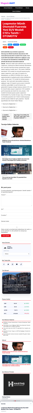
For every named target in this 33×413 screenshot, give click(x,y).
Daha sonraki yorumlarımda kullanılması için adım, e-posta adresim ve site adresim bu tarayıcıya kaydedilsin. (16, 230)
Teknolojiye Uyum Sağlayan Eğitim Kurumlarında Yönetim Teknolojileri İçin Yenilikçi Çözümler (16, 326)
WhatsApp (23, 44)
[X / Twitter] (8, 264)
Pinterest (11, 47)
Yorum (3, 195)
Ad (2, 209)
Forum (27, 7)
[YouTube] (17, 264)
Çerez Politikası (16, 11)
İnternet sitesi (5, 221)
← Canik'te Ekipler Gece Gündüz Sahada (6, 117)
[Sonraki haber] (28, 275)
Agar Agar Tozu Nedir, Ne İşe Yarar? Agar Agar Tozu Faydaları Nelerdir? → (21, 116)
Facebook (16, 44)
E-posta (4, 215)
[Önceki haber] (25, 275)
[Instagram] (12, 264)
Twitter (10, 44)
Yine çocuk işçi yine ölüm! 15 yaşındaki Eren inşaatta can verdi (16, 329)
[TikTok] (21, 264)
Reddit (5, 47)
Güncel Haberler (8, 7)
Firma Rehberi (19, 7)
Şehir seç (6, 250)
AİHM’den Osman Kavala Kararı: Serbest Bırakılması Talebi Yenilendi (16, 323)
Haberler (3, 16)
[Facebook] (4, 264)
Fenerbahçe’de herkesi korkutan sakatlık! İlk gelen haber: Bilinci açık (16, 334)
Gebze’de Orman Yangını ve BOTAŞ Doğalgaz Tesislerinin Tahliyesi (16, 331)
